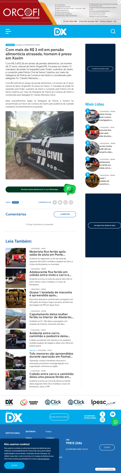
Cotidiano (50, 438)
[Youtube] (112, 414)
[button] (8, 31)
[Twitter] (60, 202)
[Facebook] (54, 202)
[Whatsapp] (65, 202)
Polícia (10, 45)
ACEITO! (14, 465)
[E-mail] (71, 202)
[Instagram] (102, 419)
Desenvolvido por (105, 469)
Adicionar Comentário (65, 215)
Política (29, 438)
